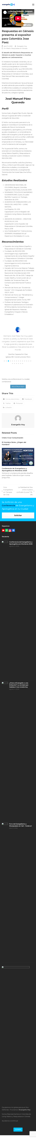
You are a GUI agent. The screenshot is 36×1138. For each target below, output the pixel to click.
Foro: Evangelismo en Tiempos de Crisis (7, 491)
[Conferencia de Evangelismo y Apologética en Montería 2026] (18, 457)
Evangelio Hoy (22, 46)
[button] (33, 4)
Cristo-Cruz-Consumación (12, 438)
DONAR (18, 1129)
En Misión (7, 48)
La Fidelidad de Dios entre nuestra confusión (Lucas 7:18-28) (24, 491)
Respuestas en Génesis (19, 48)
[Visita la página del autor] (18, 418)
